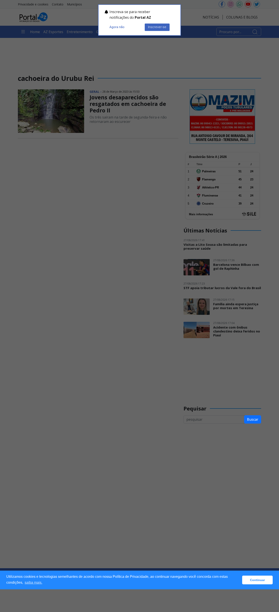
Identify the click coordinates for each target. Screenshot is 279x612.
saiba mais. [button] (33, 582)
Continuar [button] (257, 580)
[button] (238, 580)
